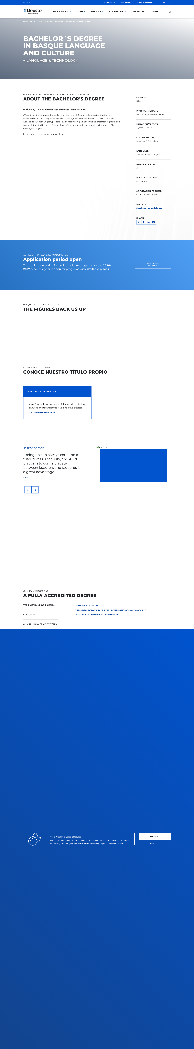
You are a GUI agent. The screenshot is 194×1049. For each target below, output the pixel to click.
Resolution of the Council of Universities (95, 614)
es (24, 2)
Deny (152, 843)
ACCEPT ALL (155, 837)
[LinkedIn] (148, 222)
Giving (155, 12)
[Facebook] (143, 222)
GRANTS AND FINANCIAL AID (128, 550)
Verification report (85, 606)
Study (80, 12)
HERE (121, 843)
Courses (41, 21)
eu (27, 2)
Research (95, 12)
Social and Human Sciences (149, 208)
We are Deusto (61, 12)
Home (25, 21)
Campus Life (138, 12)
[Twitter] (138, 222)
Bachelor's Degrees (55, 21)
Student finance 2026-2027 (128, 555)
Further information (40, 413)
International (116, 12)
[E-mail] (153, 222)
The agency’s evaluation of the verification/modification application (109, 610)
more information (80, 843)
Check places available (153, 265)
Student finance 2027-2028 (128, 561)
